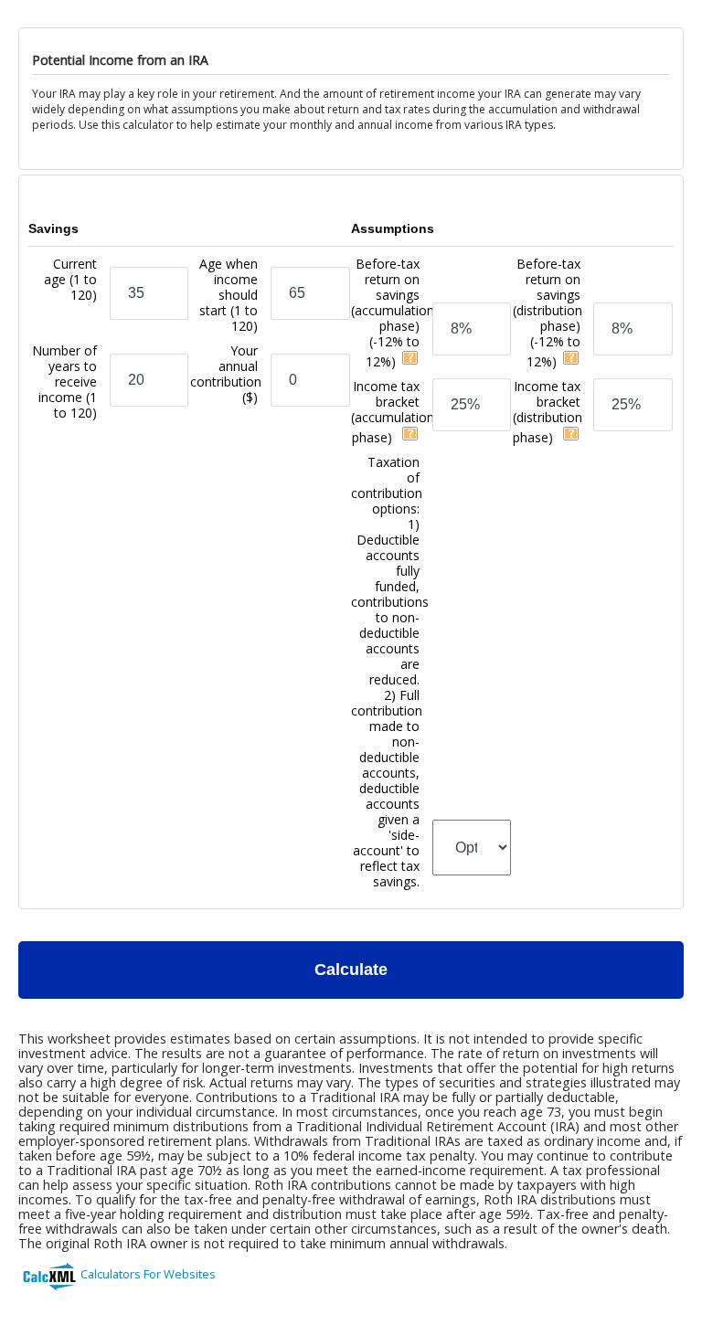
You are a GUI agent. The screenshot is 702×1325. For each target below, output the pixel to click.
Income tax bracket (392, 411)
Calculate (351, 969)
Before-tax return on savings (392, 312)
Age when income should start (228, 294)
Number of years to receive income (64, 381)
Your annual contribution (225, 374)
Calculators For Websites (148, 1274)
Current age (70, 279)
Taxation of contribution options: (390, 671)
